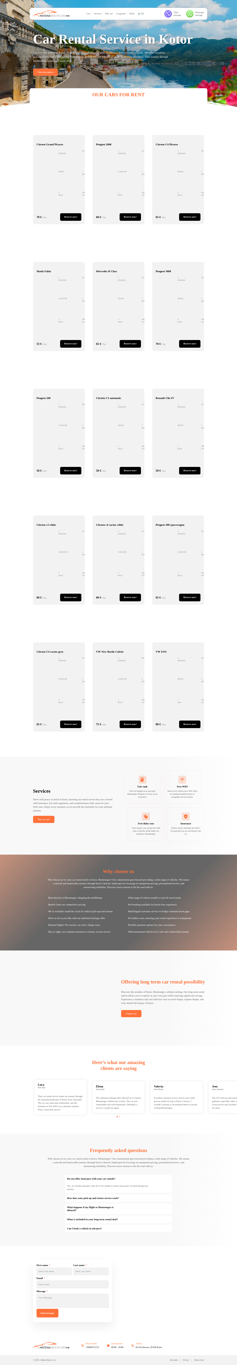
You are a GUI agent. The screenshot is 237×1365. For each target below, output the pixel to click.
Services (97, 13)
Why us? (109, 13)
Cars (88, 13)
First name (42, 1265)
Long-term (121, 13)
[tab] (117, 1116)
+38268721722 (92, 1347)
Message (41, 1291)
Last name (79, 1265)
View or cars (44, 819)
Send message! (47, 1313)
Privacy (186, 1360)
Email (40, 1278)
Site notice (174, 1360)
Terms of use (199, 1360)
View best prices (45, 72)
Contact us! (131, 1013)
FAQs (131, 13)
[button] (118, 1178)
